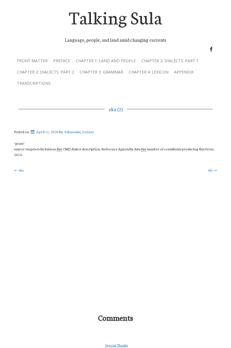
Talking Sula (115, 16)
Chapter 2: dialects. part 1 (170, 60)
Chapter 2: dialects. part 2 (45, 72)
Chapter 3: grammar (101, 72)
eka (19, 170)
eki (212, 170)
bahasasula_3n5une (79, 131)
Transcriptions (34, 83)
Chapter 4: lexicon (148, 72)
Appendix (184, 72)
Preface (61, 60)
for (59, 148)
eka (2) (116, 109)
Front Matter (32, 60)
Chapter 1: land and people (106, 60)
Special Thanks (116, 345)
